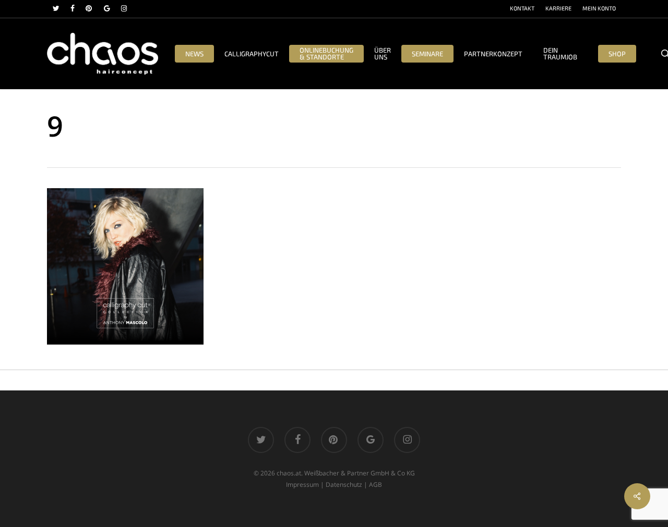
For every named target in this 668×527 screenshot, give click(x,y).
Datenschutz (344, 484)
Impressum (302, 484)
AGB (375, 484)
